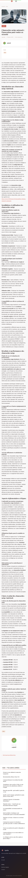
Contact (3, 869)
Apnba (6, 850)
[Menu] (16, 1)
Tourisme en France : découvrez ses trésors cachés (13, 818)
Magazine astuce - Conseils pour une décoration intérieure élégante (12, 804)
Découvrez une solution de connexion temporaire (12, 773)
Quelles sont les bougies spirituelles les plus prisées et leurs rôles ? (13, 795)
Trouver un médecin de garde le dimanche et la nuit (13, 828)
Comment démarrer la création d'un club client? (13, 780)
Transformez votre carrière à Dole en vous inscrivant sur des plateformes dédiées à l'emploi (13, 786)
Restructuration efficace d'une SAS (11, 777)
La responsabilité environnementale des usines (12, 809)
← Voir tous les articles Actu (8, 755)
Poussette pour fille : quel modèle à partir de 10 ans (13, 791)
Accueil (3, 6)
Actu (7, 6)
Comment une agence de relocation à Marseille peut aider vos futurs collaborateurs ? (14, 823)
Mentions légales (5, 867)
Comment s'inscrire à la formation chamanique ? (11, 800)
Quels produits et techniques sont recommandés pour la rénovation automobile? (14, 813)
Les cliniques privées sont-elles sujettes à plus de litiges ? (13, 837)
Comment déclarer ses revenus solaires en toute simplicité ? (13, 833)
